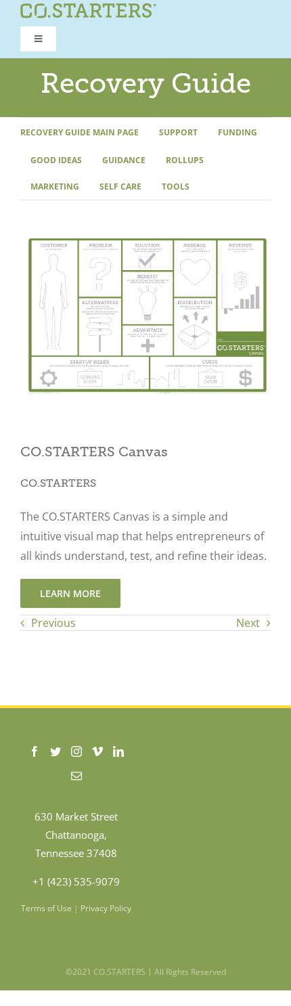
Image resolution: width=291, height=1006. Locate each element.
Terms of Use (46, 908)
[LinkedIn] (118, 751)
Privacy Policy (106, 908)
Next (248, 622)
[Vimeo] (97, 751)
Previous (53, 622)
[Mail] (76, 775)
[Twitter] (55, 751)
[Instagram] (76, 751)
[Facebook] (34, 751)
